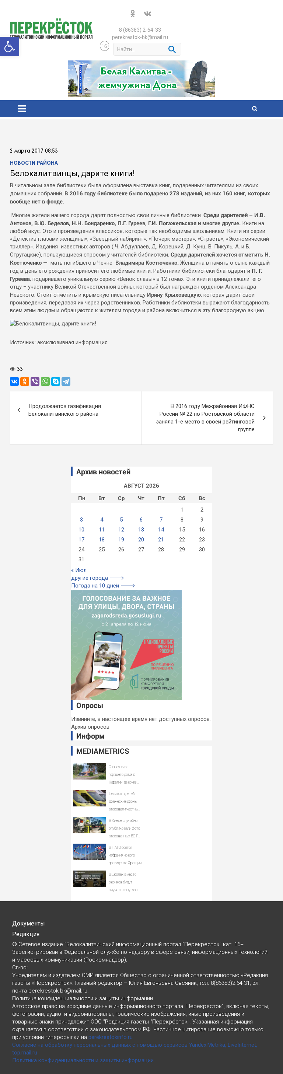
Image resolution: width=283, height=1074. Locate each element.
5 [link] (121, 519)
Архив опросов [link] (90, 726)
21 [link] (161, 539)
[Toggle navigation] (21, 108)
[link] (9, 46)
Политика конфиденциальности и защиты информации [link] (83, 1060)
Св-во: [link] (20, 967)
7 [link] (161, 519)
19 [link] (121, 539)
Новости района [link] (34, 163)
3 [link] (81, 519)
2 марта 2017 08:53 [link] (34, 151)
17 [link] (81, 539)
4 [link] (101, 519)
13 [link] (141, 529)
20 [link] (141, 539)
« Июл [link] (79, 570)
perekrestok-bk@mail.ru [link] (140, 37)
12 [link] (121, 529)
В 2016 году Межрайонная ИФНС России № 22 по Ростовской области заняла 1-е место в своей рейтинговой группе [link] (205, 418)
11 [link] (102, 529)
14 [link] (161, 529)
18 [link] (102, 539)
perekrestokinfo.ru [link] (110, 1037)
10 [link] (81, 529)
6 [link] (141, 519)
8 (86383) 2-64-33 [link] (140, 30)
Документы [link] (28, 923)
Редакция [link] (25, 934)
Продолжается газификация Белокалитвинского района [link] (64, 410)
